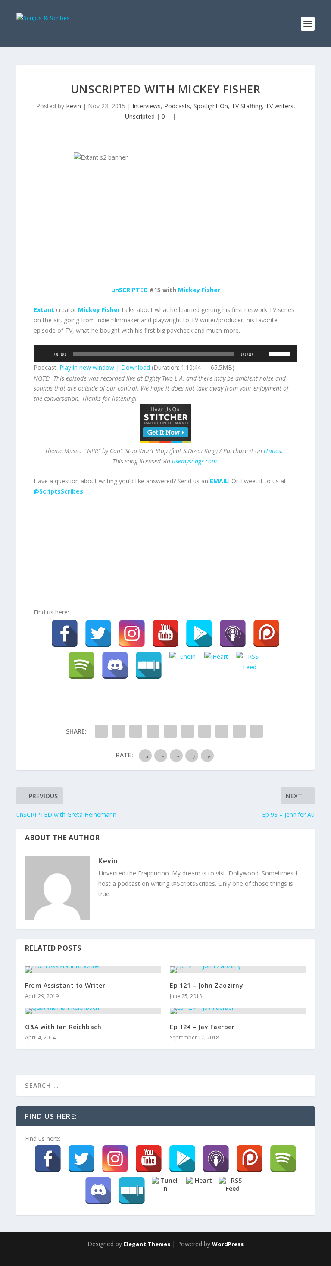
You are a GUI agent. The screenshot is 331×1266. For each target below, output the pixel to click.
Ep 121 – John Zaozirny (206, 985)
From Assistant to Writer (65, 985)
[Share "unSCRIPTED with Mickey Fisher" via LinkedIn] (187, 731)
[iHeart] (216, 665)
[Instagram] (132, 633)
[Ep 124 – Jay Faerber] (238, 1011)
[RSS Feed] (249, 665)
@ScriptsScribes (58, 491)
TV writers (279, 106)
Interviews (146, 106)
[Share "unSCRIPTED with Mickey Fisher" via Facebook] (101, 731)
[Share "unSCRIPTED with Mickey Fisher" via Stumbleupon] (222, 731)
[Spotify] (81, 665)
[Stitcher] (148, 665)
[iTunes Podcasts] (233, 633)
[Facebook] (64, 633)
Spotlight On (211, 106)
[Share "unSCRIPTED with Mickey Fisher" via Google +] (135, 731)
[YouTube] (165, 633)
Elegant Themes (147, 1244)
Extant (44, 309)
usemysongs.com (194, 461)
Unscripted (140, 116)
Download (135, 367)
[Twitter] (98, 633)
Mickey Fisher (199, 290)
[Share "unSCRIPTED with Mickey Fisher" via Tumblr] (153, 731)
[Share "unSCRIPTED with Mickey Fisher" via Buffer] (204, 731)
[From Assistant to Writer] (93, 969)
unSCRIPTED (129, 290)
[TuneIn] (182, 665)
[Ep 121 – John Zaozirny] (238, 969)
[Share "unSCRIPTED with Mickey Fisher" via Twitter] (118, 731)
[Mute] (262, 354)
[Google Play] (199, 633)
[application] (165, 353)
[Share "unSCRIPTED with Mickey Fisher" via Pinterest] (170, 731)
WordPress (228, 1244)
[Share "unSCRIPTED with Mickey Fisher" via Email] (239, 731)
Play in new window (86, 367)
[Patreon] (266, 633)
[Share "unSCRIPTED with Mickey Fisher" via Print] (256, 731)
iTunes (272, 451)
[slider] (281, 353)
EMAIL (219, 481)
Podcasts (177, 106)
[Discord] (115, 665)
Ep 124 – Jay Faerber (202, 1027)
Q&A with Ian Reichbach (63, 1027)
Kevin (73, 106)
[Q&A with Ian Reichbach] (93, 1011)
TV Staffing (246, 106)
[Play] (45, 354)
